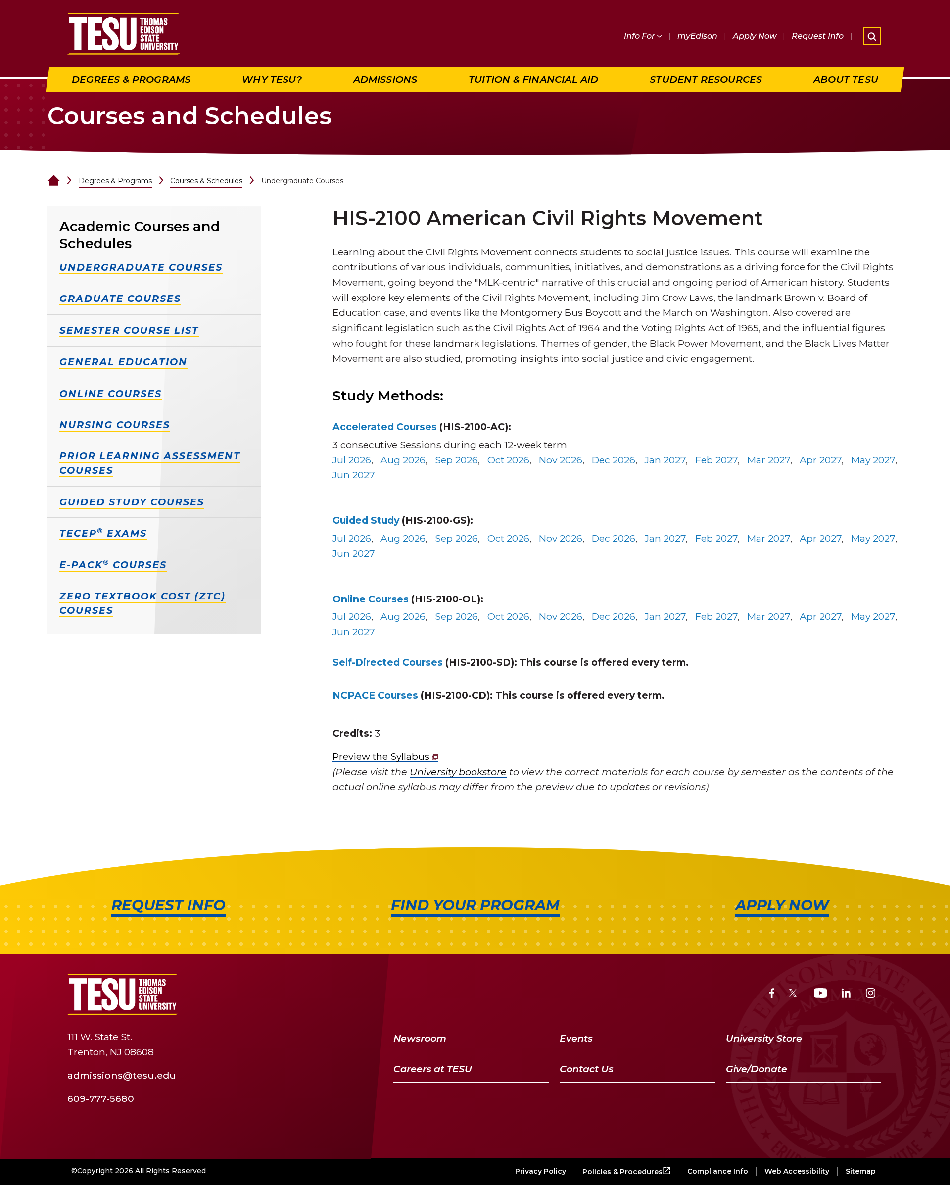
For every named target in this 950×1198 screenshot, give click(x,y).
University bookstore (458, 772)
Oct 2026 (508, 460)
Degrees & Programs (115, 180)
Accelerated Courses (384, 427)
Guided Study (365, 520)
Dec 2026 (613, 460)
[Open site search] (872, 36)
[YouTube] (820, 994)
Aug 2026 (403, 460)
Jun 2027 (353, 475)
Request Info (818, 36)
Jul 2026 (351, 460)
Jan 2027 (665, 460)
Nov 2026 (560, 460)
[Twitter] (794, 994)
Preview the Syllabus (382, 756)
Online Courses (370, 599)
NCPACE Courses (375, 695)
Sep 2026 (456, 460)
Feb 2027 (716, 460)
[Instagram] (870, 994)
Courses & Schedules (206, 180)
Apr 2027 (821, 460)
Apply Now (754, 36)
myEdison (697, 36)
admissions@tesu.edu (121, 1075)
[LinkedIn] (846, 994)
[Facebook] (771, 994)
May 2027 (873, 460)
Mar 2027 (768, 460)
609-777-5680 (100, 1098)
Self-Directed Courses (387, 662)
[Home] (54, 181)
